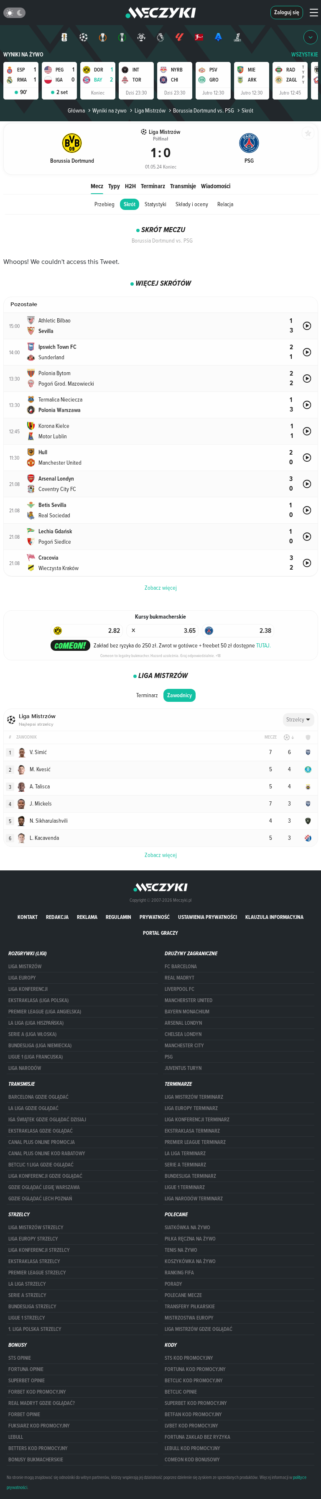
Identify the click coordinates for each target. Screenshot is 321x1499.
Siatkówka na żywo (187, 1227)
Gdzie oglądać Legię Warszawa (44, 1187)
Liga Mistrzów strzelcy (36, 1227)
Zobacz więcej (161, 855)
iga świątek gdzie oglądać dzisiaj (47, 1119)
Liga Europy (22, 978)
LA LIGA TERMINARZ (185, 1153)
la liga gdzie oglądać (33, 1108)
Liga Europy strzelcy (33, 1239)
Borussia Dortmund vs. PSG (203, 110)
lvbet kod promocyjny (191, 1425)
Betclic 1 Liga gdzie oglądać (41, 1164)
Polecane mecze (183, 1295)
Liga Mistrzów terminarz (194, 1097)
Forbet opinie (24, 1414)
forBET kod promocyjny (37, 1392)
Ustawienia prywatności (207, 917)
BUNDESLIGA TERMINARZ (190, 1176)
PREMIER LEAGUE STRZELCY (37, 1272)
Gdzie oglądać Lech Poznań (40, 1198)
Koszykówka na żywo (190, 1261)
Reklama (87, 917)
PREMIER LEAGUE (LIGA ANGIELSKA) (44, 1011)
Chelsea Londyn (183, 1034)
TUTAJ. (263, 645)
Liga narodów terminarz (194, 1198)
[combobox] (298, 719)
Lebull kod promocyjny (192, 1448)
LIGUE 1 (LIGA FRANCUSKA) (35, 1057)
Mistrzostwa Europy (189, 1318)
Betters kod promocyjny (38, 1448)
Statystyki (155, 204)
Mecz (97, 186)
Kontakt (28, 917)
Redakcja (57, 917)
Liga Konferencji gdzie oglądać (45, 1176)
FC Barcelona (181, 966)
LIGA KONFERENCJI (28, 989)
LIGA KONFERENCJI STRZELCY (39, 1250)
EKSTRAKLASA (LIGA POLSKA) (38, 1000)
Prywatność (155, 917)
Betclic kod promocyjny (194, 1380)
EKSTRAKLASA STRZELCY (34, 1261)
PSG (169, 1057)
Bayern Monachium (187, 1011)
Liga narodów (24, 1068)
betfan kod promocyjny (193, 1414)
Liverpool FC (179, 989)
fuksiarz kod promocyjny (39, 1425)
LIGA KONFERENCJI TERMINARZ (197, 1119)
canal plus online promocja (41, 1142)
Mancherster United (188, 1000)
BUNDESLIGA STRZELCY (32, 1306)
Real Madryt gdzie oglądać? (41, 1403)
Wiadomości (215, 186)
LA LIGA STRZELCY (27, 1284)
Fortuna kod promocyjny (195, 1369)
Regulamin (118, 917)
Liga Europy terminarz (191, 1108)
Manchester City (184, 1045)
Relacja (225, 204)
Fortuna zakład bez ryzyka (197, 1437)
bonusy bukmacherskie (35, 1459)
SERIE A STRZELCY (27, 1295)
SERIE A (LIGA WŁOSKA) (32, 1034)
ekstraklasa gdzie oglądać (40, 1131)
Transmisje (183, 186)
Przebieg (104, 204)
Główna (76, 110)
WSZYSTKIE (304, 54)
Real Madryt (179, 978)
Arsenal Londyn (183, 1023)
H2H (130, 186)
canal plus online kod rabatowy (46, 1153)
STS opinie (19, 1358)
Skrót (129, 204)
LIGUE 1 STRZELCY (26, 1318)
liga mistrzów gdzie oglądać (198, 1329)
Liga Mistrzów (150, 110)
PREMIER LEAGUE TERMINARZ (195, 1142)
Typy (114, 186)
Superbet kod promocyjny (196, 1403)
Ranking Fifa (179, 1272)
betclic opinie (181, 1392)
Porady (173, 1284)
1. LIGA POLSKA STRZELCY (34, 1329)
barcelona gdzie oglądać (38, 1097)
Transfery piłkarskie (190, 1306)
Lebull (15, 1437)
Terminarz (153, 186)
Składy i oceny (192, 204)
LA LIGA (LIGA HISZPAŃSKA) (36, 1023)
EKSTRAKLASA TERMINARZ (192, 1131)
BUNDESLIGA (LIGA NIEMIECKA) (39, 1045)
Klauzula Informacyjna (274, 917)
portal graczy (160, 933)
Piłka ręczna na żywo (190, 1239)
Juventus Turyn (183, 1068)
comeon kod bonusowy (192, 1459)
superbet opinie (26, 1380)
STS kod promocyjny (189, 1358)
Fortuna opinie (25, 1369)
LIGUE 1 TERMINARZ (185, 1187)
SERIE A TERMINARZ (185, 1164)
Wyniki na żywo (23, 54)
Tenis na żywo (181, 1250)
